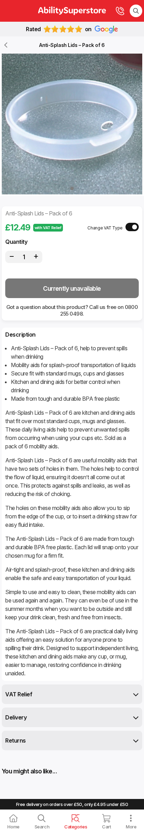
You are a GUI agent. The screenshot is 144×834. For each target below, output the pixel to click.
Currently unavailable (72, 288)
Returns (15, 740)
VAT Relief (18, 694)
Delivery (16, 717)
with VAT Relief (48, 227)
